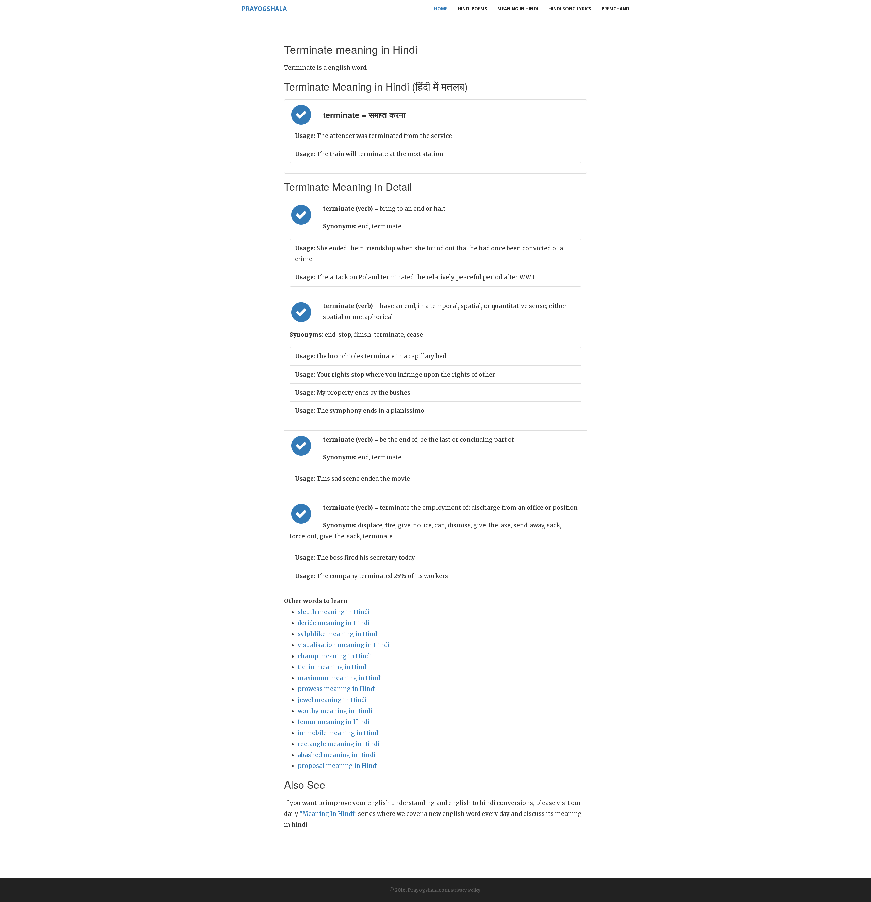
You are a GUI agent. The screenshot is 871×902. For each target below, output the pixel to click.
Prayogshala (264, 8)
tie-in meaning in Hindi (333, 667)
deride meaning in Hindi (333, 623)
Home (440, 8)
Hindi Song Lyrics (569, 8)
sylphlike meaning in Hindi (338, 634)
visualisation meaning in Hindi (344, 645)
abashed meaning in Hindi (336, 755)
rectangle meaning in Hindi (338, 744)
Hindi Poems (472, 8)
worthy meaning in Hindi (335, 711)
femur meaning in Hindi (333, 722)
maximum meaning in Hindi (340, 678)
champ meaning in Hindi (335, 656)
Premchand (615, 8)
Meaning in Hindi (517, 8)
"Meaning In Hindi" (328, 814)
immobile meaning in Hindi (339, 733)
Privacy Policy (465, 890)
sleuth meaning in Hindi (334, 612)
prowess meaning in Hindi (337, 689)
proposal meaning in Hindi (338, 766)
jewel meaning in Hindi (332, 700)
